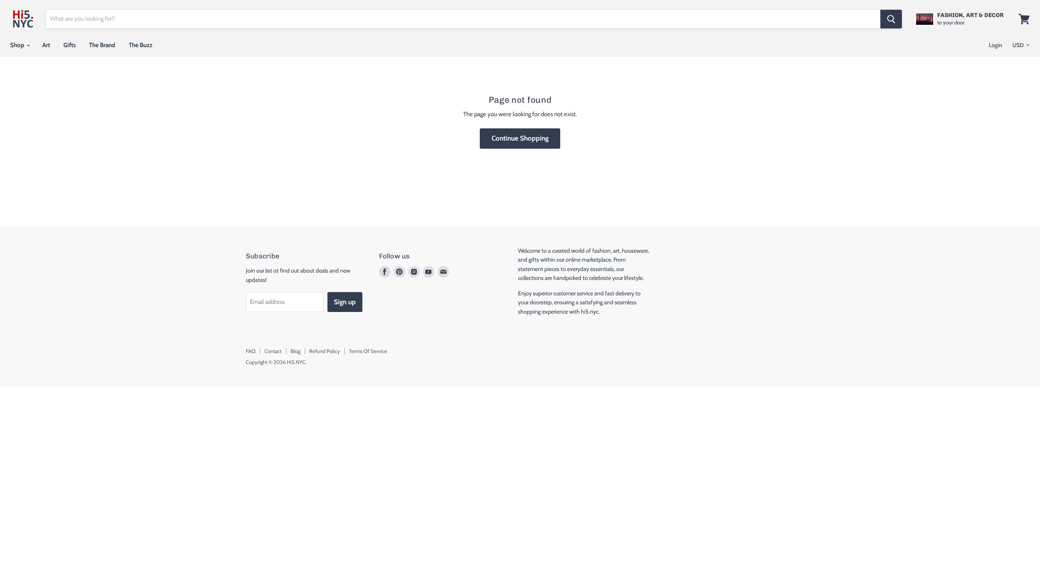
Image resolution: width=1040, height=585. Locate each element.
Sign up (345, 302)
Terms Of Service (368, 351)
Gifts (69, 45)
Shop (18, 45)
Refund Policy (324, 351)
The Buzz (140, 45)
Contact (273, 351)
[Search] (891, 19)
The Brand (102, 45)
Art (46, 45)
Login (995, 45)
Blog (295, 351)
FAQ (251, 351)
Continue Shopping (520, 138)
